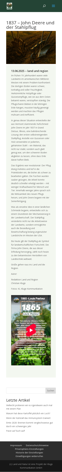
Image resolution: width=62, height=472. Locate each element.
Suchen (50, 390)
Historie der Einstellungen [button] (29, 452)
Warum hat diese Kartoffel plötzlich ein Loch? (28, 413)
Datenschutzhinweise (37, 445)
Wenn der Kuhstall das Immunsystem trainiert (28, 418)
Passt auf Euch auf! (15, 430)
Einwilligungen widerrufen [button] (29, 456)
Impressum (16, 445)
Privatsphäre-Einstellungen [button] (29, 449)
